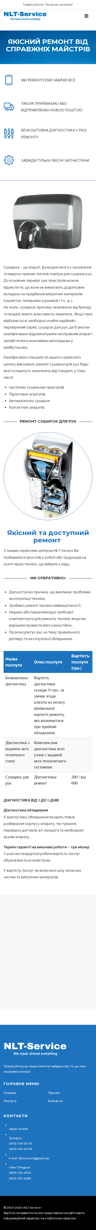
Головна (10, 1093)
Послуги (10, 1101)
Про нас (54, 1093)
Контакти (55, 1101)
